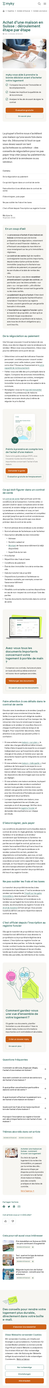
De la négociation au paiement (15, 177)
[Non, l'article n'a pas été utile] (13, 1221)
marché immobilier (33, 390)
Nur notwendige (24, 1367)
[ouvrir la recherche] (39, 3)
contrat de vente (12, 499)
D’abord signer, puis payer (14, 197)
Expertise (11, 11)
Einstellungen (24, 1374)
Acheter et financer (23, 11)
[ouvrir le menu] (44, 3)
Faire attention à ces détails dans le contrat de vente (22, 190)
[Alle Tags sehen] (32, 1247)
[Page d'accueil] (4, 11)
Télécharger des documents (21, 681)
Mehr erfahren (23, 1359)
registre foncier (28, 808)
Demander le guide (16, 471)
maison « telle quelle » (31, 763)
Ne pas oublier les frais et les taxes (17, 202)
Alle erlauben (24, 1381)
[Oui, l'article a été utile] (6, 1221)
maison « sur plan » (30, 742)
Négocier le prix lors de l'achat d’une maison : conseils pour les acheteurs (30, 1272)
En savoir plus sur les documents (23, 688)
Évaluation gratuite (24, 110)
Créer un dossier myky (19, 1039)
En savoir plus (24, 116)
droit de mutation (10, 908)
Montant (12, 545)
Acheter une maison (40, 11)
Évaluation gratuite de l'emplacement (24, 477)
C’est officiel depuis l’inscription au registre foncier (24, 208)
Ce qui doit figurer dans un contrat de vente (21, 183)
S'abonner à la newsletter (24, 1327)
